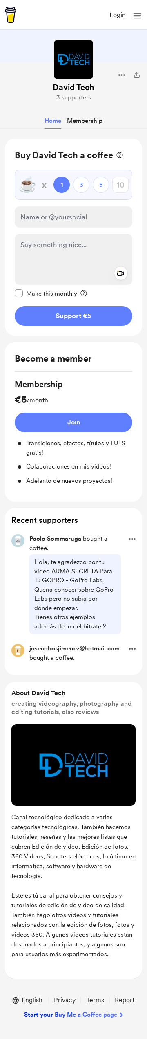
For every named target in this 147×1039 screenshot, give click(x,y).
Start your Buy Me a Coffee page (70, 1014)
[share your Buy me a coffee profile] (136, 75)
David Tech (73, 87)
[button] (137, 16)
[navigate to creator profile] (73, 59)
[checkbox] (46, 293)
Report (124, 1000)
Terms (95, 1000)
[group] (73, 431)
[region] (73, 237)
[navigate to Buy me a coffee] (10, 15)
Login (117, 15)
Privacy (65, 1000)
